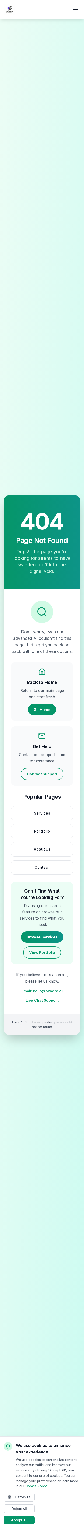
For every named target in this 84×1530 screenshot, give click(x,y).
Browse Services (42, 937)
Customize (22, 1497)
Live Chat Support (42, 1000)
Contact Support (42, 774)
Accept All (19, 1520)
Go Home (42, 709)
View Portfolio (42, 952)
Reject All (19, 1509)
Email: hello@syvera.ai (42, 991)
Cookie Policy (36, 1486)
